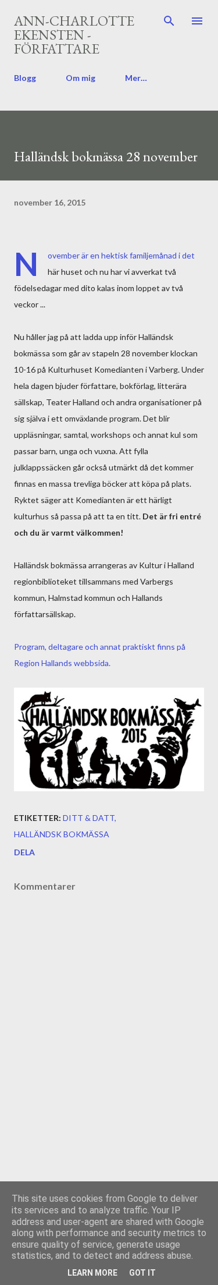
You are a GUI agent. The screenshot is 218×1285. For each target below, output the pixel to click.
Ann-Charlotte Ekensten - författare (74, 35)
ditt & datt (89, 818)
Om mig (80, 78)
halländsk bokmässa (61, 834)
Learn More (92, 1272)
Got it (142, 1272)
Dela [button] (24, 852)
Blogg (25, 78)
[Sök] (169, 21)
